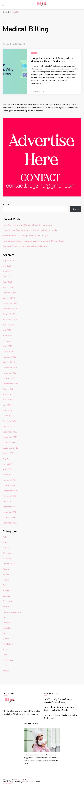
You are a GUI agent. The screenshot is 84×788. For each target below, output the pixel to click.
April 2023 (7, 469)
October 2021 (9, 517)
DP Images (7, 553)
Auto (5, 537)
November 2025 (10, 308)
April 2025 (7, 346)
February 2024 (9, 421)
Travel (5, 665)
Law (4, 617)
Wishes (6, 670)
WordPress (8, 784)
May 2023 (7, 464)
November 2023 (10, 437)
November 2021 (10, 512)
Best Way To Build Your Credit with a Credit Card (25, 246)
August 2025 (9, 325)
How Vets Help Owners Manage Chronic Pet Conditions (27, 225)
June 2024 (7, 399)
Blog (5, 542)
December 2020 (10, 523)
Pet (4, 633)
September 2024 (10, 383)
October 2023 (9, 442)
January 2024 (9, 426)
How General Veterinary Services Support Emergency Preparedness (33, 241)
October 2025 (9, 314)
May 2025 (7, 341)
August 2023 (9, 453)
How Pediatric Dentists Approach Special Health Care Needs (30, 230)
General (6, 596)
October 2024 (9, 378)
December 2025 (10, 303)
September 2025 (10, 319)
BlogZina (18, 780)
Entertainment (9, 563)
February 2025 (9, 357)
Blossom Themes (28, 782)
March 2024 (8, 415)
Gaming (6, 590)
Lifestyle (6, 622)
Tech (5, 654)
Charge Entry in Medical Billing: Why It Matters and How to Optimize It (52, 59)
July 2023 (7, 458)
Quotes (6, 638)
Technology (8, 660)
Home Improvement (12, 612)
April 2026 (7, 282)
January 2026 (9, 298)
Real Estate (8, 644)
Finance (6, 580)
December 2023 (10, 432)
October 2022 (9, 485)
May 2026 (7, 276)
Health (34, 53)
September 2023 (10, 448)
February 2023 (9, 480)
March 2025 (8, 351)
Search (6, 204)
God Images (8, 601)
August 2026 (9, 260)
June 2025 (7, 335)
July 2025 (7, 330)
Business (6, 547)
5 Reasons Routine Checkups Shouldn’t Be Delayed (25, 235)
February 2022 (9, 496)
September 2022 (10, 490)
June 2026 (7, 271)
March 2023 (8, 474)
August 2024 (9, 389)
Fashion (6, 569)
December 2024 (10, 367)
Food (5, 585)
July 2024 (7, 394)
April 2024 (7, 410)
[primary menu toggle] (3, 4)
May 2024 (7, 405)
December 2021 (10, 506)
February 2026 (9, 292)
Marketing (7, 628)
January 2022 (9, 501)
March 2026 (8, 287)
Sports (5, 649)
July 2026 (7, 266)
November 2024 (10, 373)
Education (7, 558)
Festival (6, 574)
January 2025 (9, 362)
